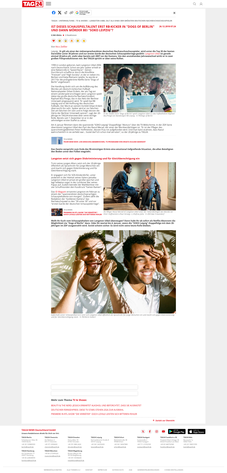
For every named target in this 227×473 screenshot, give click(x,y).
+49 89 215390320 (51, 453)
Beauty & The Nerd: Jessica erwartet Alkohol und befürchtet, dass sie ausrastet (96, 405)
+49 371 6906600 (51, 444)
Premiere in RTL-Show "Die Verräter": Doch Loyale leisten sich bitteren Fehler (83, 214)
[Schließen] (174, 12)
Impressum (102, 470)
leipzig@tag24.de (97, 447)
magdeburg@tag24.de (76, 460)
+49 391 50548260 (74, 458)
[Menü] (48, 4)
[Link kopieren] (71, 12)
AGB (130, 470)
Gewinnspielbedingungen (148, 470)
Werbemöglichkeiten (53, 470)
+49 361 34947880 (121, 444)
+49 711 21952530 (144, 444)
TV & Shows (82, 21)
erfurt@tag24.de (120, 447)
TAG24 (54, 21)
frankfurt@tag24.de (167, 447)
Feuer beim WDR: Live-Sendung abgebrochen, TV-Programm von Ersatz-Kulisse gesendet (105, 142)
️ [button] (53, 40)
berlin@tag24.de (28, 447)
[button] (201, 4)
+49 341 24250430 (98, 444)
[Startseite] (32, 4)
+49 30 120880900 (28, 444)
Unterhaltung (66, 21)
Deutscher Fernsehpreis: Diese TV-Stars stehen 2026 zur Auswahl (87, 409)
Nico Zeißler (61, 46)
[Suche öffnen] (194, 4)
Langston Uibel (152, 53)
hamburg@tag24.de (29, 460)
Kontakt (89, 470)
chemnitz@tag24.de (52, 447)
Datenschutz (118, 470)
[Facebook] (150, 431)
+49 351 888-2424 (74, 444)
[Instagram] (156, 431)
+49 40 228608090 (28, 458)
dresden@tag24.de (75, 447)
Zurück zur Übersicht (165, 420)
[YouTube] (163, 431)
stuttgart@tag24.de (144, 447)
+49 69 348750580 (167, 444)
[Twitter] (143, 431)
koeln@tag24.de (189, 447)
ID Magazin (60, 191)
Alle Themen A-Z (73, 470)
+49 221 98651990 (190, 444)
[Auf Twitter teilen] (59, 12)
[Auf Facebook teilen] (53, 12)
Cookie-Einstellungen (173, 470)
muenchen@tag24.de (52, 456)
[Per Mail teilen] (65, 12)
